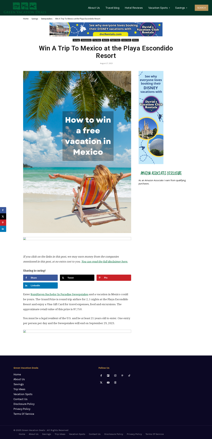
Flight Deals (115, 40)
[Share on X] (3, 216)
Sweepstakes (46, 18)
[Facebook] (101, 375)
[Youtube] (108, 382)
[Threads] (115, 382)
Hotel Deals (126, 40)
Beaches (105, 40)
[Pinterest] (122, 375)
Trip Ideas (96, 40)
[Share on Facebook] (3, 210)
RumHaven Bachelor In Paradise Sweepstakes (59, 294)
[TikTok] (129, 375)
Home (26, 18)
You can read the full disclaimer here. (104, 261)
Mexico (135, 40)
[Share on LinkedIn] (3, 229)
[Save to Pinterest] (3, 223)
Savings (35, 18)
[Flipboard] (108, 375)
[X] (101, 382)
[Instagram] (115, 375)
